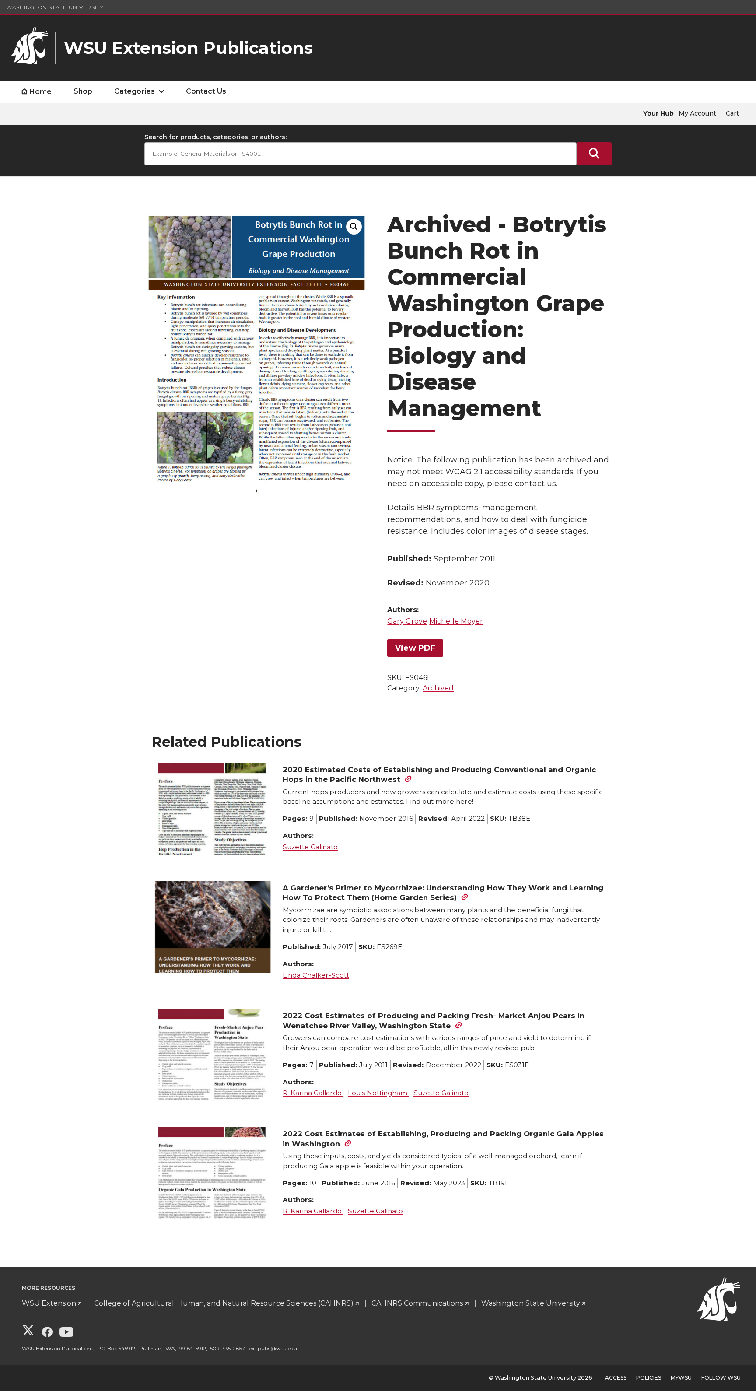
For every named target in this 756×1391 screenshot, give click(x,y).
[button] (354, 227)
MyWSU (681, 1377)
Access (615, 1377)
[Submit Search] (594, 153)
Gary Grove (407, 621)
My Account (697, 113)
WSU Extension (49, 1303)
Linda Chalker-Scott (316, 975)
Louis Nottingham (378, 1093)
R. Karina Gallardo (313, 1093)
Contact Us (206, 91)
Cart (732, 113)
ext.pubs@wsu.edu (273, 1348)
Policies (648, 1377)
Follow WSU (721, 1377)
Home (40, 92)
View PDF (415, 648)
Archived (438, 688)
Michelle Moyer (456, 621)
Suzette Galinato (310, 847)
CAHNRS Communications (417, 1303)
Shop (83, 91)
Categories (134, 91)
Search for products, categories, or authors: (215, 137)
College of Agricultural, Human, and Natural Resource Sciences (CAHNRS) (224, 1303)
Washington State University (55, 7)
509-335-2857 (227, 1348)
